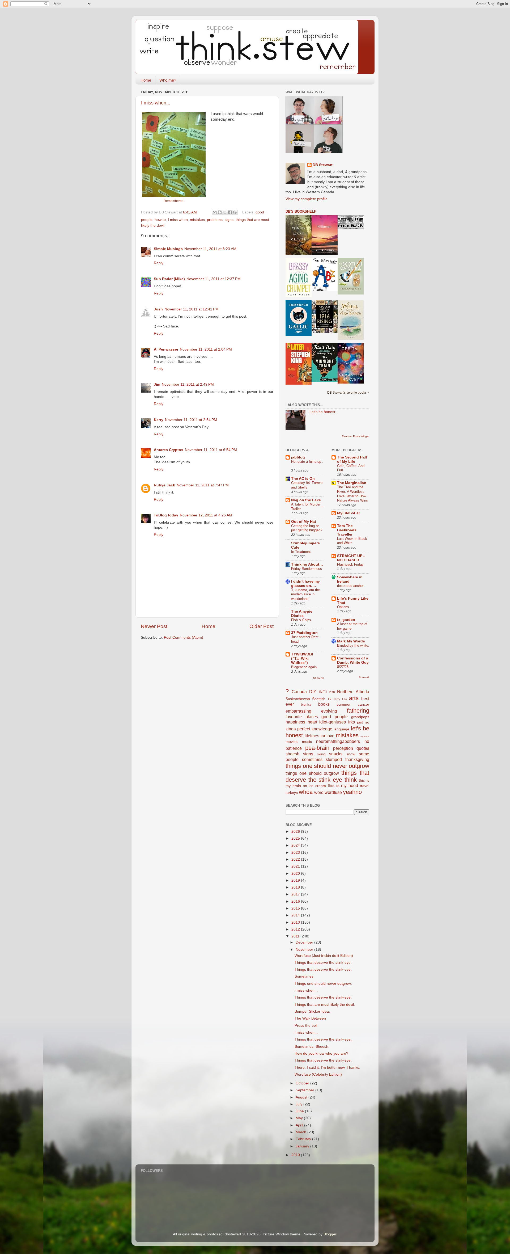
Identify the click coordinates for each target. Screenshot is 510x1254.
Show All (318, 677)
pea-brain (317, 747)
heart (312, 721)
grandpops (360, 717)
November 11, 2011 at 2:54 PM (191, 420)
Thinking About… (307, 564)
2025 (296, 838)
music (307, 742)
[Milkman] (325, 254)
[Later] (299, 383)
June (300, 1111)
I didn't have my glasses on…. (305, 583)
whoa (306, 792)
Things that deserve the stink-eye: (323, 963)
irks (351, 721)
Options (343, 607)
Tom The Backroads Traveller (346, 530)
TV (330, 699)
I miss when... (155, 103)
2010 (296, 1155)
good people (334, 716)
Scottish (318, 699)
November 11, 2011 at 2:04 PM (206, 349)
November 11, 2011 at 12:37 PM (213, 279)
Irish (332, 692)
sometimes (312, 759)
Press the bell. (306, 1026)
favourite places (302, 716)
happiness (295, 721)
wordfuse (333, 792)
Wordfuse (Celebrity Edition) (318, 1074)
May (300, 1118)
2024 (296, 845)
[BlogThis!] (219, 212)
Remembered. (174, 201)
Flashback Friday (350, 564)
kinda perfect (298, 728)
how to (160, 220)
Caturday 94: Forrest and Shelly (307, 485)
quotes (362, 748)
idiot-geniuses (332, 721)
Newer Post (154, 626)
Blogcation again (304, 667)
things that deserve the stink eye (327, 776)
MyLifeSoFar (348, 513)
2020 (296, 874)
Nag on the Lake (306, 500)
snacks (335, 753)
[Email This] (214, 212)
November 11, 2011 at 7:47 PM (203, 485)
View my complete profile (307, 199)
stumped (334, 759)
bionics (306, 704)
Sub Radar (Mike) (169, 279)
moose (364, 736)
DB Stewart (323, 165)
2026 (296, 832)
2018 (296, 887)
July (299, 1104)
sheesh (292, 753)
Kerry (158, 420)
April (300, 1125)
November (305, 950)
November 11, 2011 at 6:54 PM (211, 450)
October (303, 1083)
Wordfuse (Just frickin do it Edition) (324, 956)
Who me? (167, 80)
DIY (312, 691)
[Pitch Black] (351, 228)
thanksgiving (357, 759)
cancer (363, 704)
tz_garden (346, 620)
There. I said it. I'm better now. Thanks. (327, 1068)
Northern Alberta (353, 691)
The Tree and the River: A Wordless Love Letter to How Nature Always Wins (352, 493)
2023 (296, 853)
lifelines (312, 735)
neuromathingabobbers (338, 741)
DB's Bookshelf (301, 211)
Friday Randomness (306, 569)
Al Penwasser (166, 349)
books (324, 704)
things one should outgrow (312, 773)
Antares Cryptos (168, 450)
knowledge (322, 728)
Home (146, 80)
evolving (329, 711)
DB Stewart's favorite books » (348, 392)
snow (350, 754)
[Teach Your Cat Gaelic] (299, 335)
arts (354, 698)
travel (364, 786)
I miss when (178, 220)
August (302, 1097)
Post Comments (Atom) (183, 637)
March (301, 1132)
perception (343, 748)
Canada (299, 691)
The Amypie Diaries (301, 613)
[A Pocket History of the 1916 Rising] (325, 332)
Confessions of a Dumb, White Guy (353, 660)
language (341, 729)
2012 (296, 929)
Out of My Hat (303, 522)
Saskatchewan (298, 699)
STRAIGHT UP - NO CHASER (351, 558)
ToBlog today (166, 515)
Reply (158, 263)
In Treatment (301, 552)
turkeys (292, 793)
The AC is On (303, 479)
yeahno (352, 792)
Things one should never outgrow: (323, 984)
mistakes (197, 220)
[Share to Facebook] (229, 212)
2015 (296, 908)
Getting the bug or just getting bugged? (306, 528)
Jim (157, 384)
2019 (296, 880)
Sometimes (304, 976)
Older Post (261, 626)
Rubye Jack (164, 485)
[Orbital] (351, 382)
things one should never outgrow (327, 766)
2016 (296, 901)
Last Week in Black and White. (352, 541)
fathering (358, 710)
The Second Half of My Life (352, 459)
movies (292, 742)
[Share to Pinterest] (234, 212)
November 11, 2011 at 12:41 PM (191, 309)
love (330, 735)
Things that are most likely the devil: (325, 1005)
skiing (321, 754)
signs (229, 220)
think (351, 779)
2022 (296, 859)
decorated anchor (350, 586)
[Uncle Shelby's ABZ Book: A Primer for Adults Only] (325, 290)
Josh (158, 309)
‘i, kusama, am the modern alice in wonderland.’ (305, 594)
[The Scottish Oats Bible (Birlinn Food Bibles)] (351, 293)
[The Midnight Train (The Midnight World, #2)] (325, 381)
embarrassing (298, 711)
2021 (296, 866)
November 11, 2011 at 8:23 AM (210, 249)
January (303, 1146)
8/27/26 (342, 667)
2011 (295, 936)
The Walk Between (310, 1018)
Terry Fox (340, 699)
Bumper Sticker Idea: (312, 1011)
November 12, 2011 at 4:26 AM (206, 515)
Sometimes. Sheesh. (312, 1047)
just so (363, 722)
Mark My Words (351, 641)
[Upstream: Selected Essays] (299, 253)
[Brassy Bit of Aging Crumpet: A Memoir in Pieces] (299, 296)
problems (215, 220)
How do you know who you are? (321, 1053)
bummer (344, 704)
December (305, 942)
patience (294, 748)
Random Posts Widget (355, 436)
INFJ (323, 692)
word (319, 792)
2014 (296, 915)
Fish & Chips (301, 620)
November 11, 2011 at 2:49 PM (188, 384)
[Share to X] (224, 212)
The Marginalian (351, 483)
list (323, 736)
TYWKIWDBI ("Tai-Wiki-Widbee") (302, 658)
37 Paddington (304, 633)
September (305, 1090)
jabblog (298, 457)
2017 (296, 894)
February (304, 1139)
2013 (296, 922)
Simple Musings (168, 249)
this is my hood (343, 785)
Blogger (330, 1234)
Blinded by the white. (353, 645)
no (366, 741)
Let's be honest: (322, 412)
